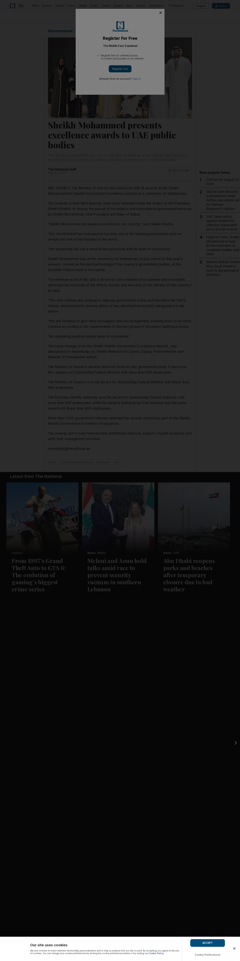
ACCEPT (208, 942)
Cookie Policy (156, 953)
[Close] (234, 948)
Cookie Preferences (208, 954)
